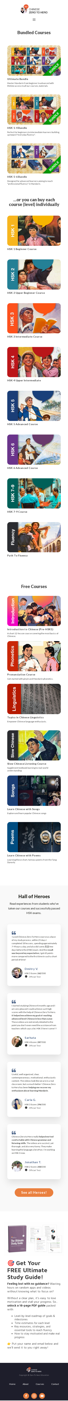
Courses (40, 1384)
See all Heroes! (34, 1192)
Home (12, 1384)
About (25, 1384)
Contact (55, 1384)
